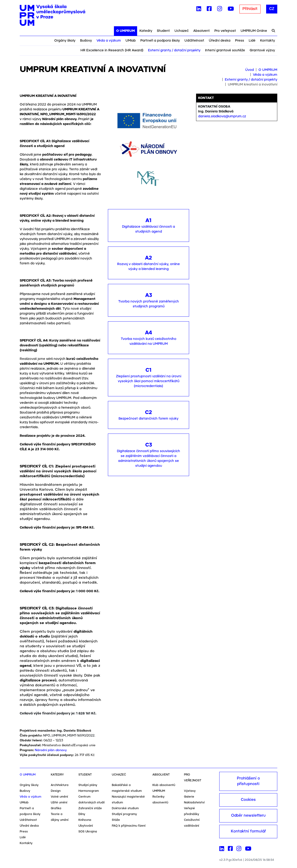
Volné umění (59, 797)
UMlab (131, 40)
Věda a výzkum (109, 40)
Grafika (56, 808)
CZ (271, 9)
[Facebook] (209, 9)
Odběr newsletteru (248, 815)
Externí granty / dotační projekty (174, 50)
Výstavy (190, 791)
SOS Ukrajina (87, 831)
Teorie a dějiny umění (59, 817)
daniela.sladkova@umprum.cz (222, 116)
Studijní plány (87, 785)
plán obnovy (57, 750)
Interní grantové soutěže (225, 50)
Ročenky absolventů (160, 800)
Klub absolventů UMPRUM (163, 788)
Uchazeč (181, 31)
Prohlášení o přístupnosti (248, 781)
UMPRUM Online (254, 31)
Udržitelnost (194, 40)
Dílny (81, 814)
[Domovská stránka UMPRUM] (52, 15)
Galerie (189, 797)
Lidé (252, 40)
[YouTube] (231, 9)
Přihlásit (250, 9)
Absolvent (201, 31)
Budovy (86, 40)
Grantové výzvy (262, 50)
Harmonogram (88, 791)
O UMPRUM (125, 31)
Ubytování (85, 826)
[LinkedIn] (198, 9)
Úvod (249, 70)
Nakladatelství (194, 802)
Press (239, 40)
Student (163, 31)
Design (56, 791)
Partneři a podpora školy (160, 40)
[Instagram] (219, 9)
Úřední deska (219, 40)
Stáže (116, 820)
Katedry (145, 31)
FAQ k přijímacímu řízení (128, 826)
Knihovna (84, 820)
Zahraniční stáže (90, 808)
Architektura (59, 785)
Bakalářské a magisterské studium (127, 788)
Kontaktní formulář (248, 831)
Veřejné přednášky (191, 811)
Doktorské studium (125, 808)
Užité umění (59, 802)
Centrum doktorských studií (91, 800)
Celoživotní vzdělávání (192, 823)
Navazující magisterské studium (128, 800)
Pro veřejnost (225, 31)
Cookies (248, 800)
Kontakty (267, 40)
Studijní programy (124, 814)
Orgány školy (64, 40)
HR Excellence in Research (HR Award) (112, 50)
